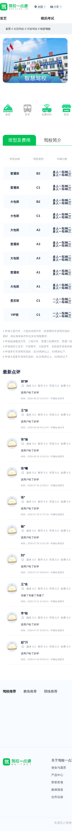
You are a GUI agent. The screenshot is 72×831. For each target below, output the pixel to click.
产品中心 (57, 775)
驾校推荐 (9, 691)
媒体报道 (57, 789)
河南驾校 (32, 28)
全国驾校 (19, 28)
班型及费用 (19, 140)
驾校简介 (52, 140)
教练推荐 (30, 691)
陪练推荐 (50, 691)
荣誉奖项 (57, 782)
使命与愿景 (58, 767)
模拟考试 (47, 18)
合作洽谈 (57, 797)
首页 (3, 18)
